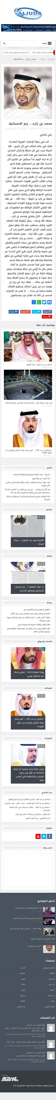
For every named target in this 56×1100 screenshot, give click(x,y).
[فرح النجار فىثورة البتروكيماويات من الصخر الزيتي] (51, 1055)
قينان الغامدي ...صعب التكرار (16, 1041)
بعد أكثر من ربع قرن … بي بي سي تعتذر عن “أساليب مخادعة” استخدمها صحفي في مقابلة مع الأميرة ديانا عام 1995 (27, 491)
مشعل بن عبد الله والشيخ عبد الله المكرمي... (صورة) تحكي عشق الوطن (24, 1029)
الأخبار (23, 967)
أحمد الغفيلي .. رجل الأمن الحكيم (38, 818)
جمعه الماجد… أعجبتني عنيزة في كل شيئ (26, 928)
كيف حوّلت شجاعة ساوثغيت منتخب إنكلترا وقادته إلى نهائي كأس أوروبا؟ (28, 484)
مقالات (32, 128)
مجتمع (23, 995)
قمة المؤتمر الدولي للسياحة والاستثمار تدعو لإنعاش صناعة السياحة (28, 498)
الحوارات (22, 973)
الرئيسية (52, 978)
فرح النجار (41, 1052)
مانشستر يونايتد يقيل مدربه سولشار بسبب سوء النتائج (30, 613)
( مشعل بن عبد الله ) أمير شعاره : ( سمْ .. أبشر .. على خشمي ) (27, 803)
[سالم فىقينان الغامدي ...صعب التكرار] (51, 1044)
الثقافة (52, 973)
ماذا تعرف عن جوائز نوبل (41, 478)
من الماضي (21, 1006)
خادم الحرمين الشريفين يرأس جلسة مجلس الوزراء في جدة (26, 52)
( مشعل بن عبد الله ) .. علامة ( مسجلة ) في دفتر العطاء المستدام (29, 808)
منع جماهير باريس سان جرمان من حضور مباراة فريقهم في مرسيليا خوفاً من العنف (28, 630)
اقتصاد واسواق (49, 967)
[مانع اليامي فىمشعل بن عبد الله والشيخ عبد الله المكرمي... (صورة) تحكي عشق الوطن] (51, 1028)
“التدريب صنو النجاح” (34, 946)
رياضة (23, 984)
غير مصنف (51, 995)
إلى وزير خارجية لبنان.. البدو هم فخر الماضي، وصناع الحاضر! (28, 403)
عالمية (52, 989)
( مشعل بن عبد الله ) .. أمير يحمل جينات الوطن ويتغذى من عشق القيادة (28, 451)
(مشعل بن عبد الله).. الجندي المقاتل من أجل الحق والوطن (29, 799)
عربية (23, 989)
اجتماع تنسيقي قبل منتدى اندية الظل (28, 918)
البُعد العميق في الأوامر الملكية (43, 938)
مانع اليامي (40, 1025)
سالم (43, 1041)
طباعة (22, 128)
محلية (53, 1000)
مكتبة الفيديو (50, 1006)
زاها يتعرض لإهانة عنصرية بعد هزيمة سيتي (34, 624)
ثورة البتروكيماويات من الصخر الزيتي (28, 907)
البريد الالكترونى (11, 128)
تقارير (23, 978)
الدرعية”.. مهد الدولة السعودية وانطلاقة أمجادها (32, 474)
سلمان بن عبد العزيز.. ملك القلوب (39, 364)
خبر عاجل (51, 984)
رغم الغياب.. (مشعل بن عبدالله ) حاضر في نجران (32, 814)
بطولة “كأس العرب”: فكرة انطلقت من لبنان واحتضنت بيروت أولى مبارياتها (28, 619)
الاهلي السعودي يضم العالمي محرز (37, 609)
